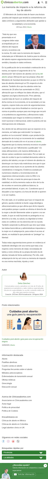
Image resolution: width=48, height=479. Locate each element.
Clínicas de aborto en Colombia (15, 424)
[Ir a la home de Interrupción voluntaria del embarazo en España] (15, 3)
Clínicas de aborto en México (14, 421)
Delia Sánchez (24, 283)
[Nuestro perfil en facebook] (3, 442)
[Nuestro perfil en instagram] (8, 442)
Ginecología (7, 383)
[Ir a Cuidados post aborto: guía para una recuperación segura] (24, 321)
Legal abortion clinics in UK (13, 428)
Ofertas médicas (8, 380)
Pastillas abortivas (9, 362)
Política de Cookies (10, 411)
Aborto (29, 27)
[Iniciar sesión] (39, 3)
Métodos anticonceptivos (12, 373)
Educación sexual (9, 387)
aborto (38, 142)
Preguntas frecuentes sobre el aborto (17, 369)
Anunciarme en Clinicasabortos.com (17, 400)
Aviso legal (6, 404)
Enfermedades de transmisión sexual (17, 376)
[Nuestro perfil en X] (18, 442)
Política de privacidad (11, 407)
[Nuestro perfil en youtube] (13, 442)
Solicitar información (26, 474)
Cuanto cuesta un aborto (12, 366)
